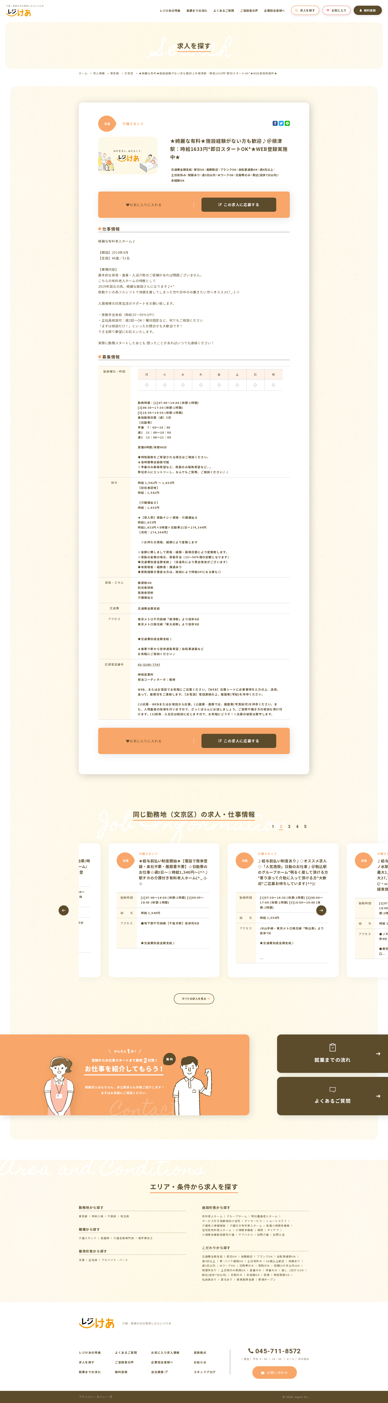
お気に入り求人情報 (165, 1352)
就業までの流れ (197, 10)
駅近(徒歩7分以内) (214, 1275)
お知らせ (200, 1362)
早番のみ (271, 1270)
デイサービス (253, 1221)
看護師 (105, 1238)
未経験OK (253, 1275)
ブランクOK (265, 1256)
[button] (273, 826)
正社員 (93, 1260)
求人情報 (99, 73)
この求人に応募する (241, 204)
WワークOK (227, 1265)
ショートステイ (276, 1221)
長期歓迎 (247, 1256)
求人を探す (307, 10)
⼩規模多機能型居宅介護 (218, 1235)
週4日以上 (209, 1261)
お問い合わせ (277, 1372)
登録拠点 (200, 1352)
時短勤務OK (282, 1275)
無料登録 (370, 10)
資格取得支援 (245, 1279)
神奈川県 (97, 1216)
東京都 (114, 73)
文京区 (128, 73)
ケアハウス (246, 1235)
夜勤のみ (264, 1265)
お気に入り (339, 10)
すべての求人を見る (194, 999)
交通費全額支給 (212, 1256)
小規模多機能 (244, 1230)
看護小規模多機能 (278, 1225)
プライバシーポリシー (94, 1397)
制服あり (294, 1261)
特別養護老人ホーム (264, 1216)
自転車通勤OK (286, 1256)
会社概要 (158, 1372)
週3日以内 (209, 1265)
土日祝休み (254, 1261)
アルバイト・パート (115, 1260)
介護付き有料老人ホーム (246, 1225)
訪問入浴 (279, 1235)
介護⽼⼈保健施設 (214, 1225)
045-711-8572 (278, 1351)
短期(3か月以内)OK (287, 1265)
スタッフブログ (205, 1372)
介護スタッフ (88, 1238)
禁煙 (267, 1275)
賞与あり (227, 1279)
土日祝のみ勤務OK (233, 1270)
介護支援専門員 (123, 1238)
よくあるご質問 (223, 10)
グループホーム (237, 1216)
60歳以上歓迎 (275, 1261)
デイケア (273, 1230)
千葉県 (112, 1216)
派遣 (82, 1260)
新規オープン (267, 1279)
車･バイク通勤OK (231, 1261)
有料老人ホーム (212, 1216)
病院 (260, 1230)
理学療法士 (145, 1238)
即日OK (232, 1256)
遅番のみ (255, 1270)
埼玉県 (124, 1216)
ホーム (83, 73)
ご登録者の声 (249, 10)
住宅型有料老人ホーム (217, 1230)
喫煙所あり (209, 1270)
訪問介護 (263, 1235)
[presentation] (64, 910)
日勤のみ (236, 1275)
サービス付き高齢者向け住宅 (221, 1221)
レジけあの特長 (170, 10)
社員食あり (209, 1279)
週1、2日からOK (293, 1270)
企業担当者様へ (274, 10)
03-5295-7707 (149, 665)
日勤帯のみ (246, 1265)
